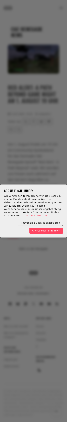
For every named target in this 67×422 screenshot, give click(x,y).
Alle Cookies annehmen (46, 230)
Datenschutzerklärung (34, 215)
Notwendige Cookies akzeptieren (40, 222)
